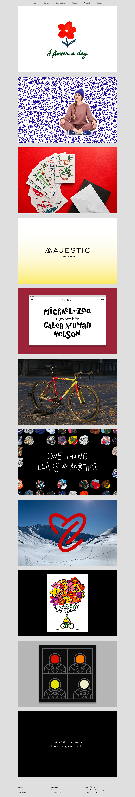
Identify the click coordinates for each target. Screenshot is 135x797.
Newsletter (22, 792)
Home (34, 3)
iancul (61, 792)
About (74, 3)
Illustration (60, 3)
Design (46, 3)
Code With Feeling (97, 790)
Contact (100, 3)
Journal (87, 3)
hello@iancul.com (25, 790)
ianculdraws (64, 790)
